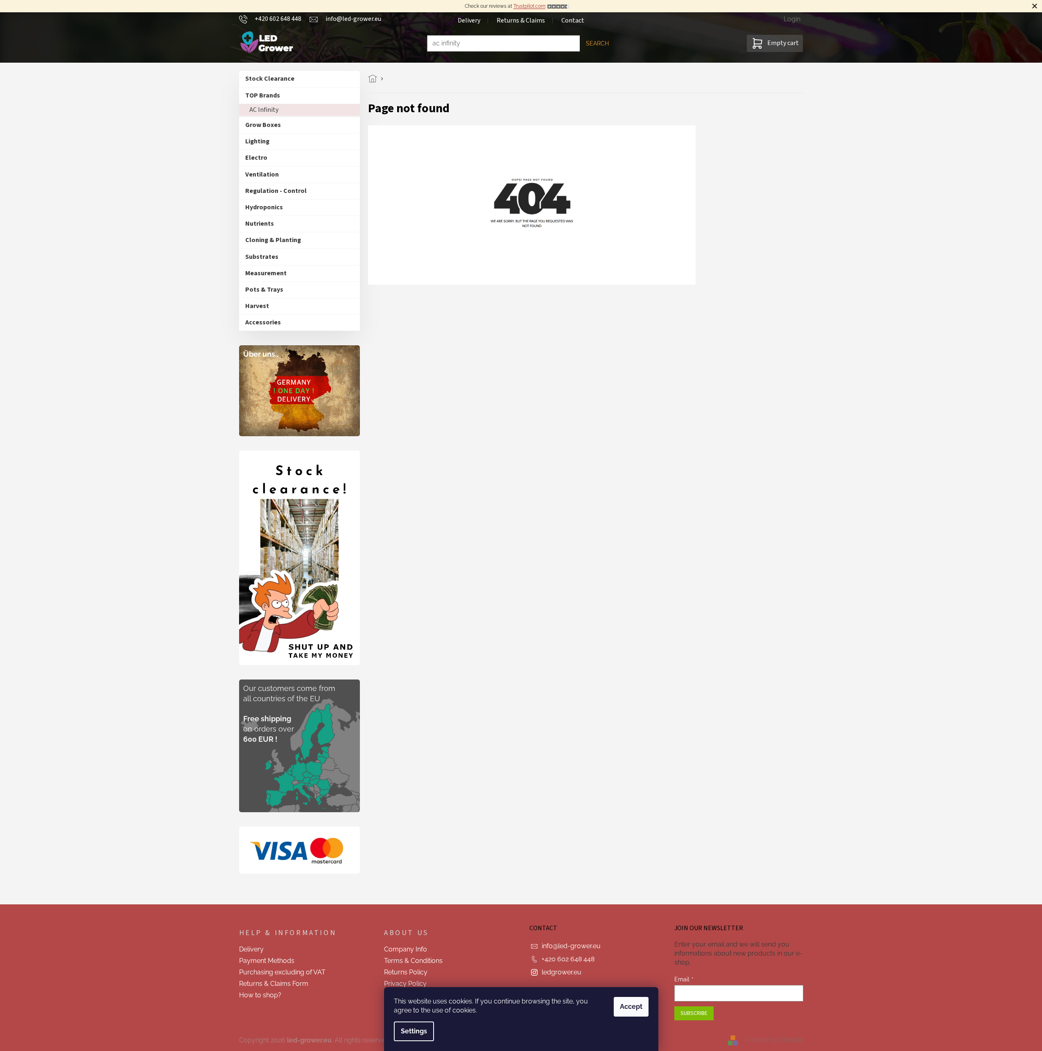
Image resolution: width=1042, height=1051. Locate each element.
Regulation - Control (276, 190)
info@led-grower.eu (571, 946)
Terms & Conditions (413, 961)
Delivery (469, 20)
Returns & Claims (521, 20)
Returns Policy (405, 972)
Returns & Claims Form (273, 984)
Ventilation (262, 174)
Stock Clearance (269, 78)
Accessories (263, 322)
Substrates (261, 256)
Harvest (257, 305)
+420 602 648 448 (568, 959)
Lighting (257, 141)
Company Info (405, 949)
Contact (572, 20)
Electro (256, 157)
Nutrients (259, 223)
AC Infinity (263, 109)
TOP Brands (262, 95)
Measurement (266, 273)
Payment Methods (266, 961)
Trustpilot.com (529, 6)
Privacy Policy (405, 984)
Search (597, 43)
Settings (414, 1031)
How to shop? (260, 995)
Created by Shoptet (773, 1040)
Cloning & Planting (273, 240)
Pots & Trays (264, 289)
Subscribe (693, 1013)
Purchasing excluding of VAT (282, 972)
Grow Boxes (263, 124)
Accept (631, 1006)
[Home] (375, 78)
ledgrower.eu (561, 972)
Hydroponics (264, 207)
